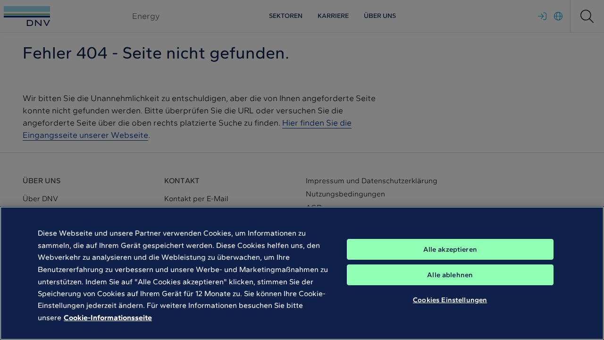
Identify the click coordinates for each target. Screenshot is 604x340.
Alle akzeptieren (450, 249)
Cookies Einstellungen (450, 300)
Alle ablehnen (450, 275)
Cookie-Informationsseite (108, 317)
